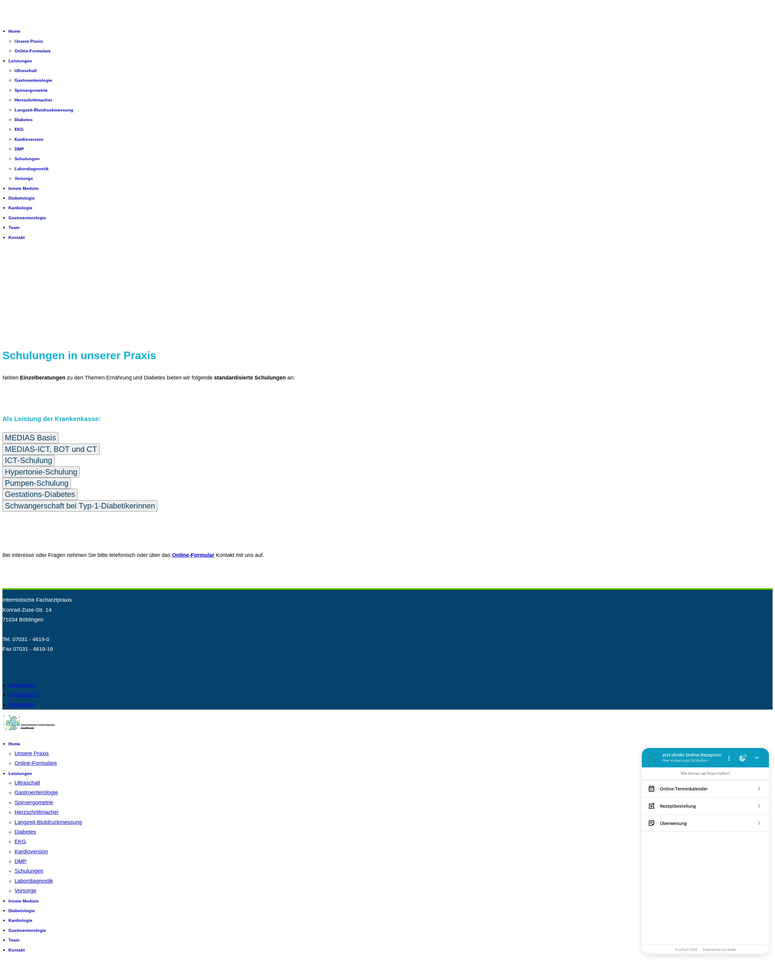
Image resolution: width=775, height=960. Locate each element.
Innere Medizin (23, 188)
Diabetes (24, 119)
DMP (19, 149)
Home (14, 31)
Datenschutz (23, 695)
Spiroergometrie (31, 90)
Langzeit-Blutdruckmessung (44, 110)
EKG (19, 129)
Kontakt (16, 237)
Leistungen (20, 60)
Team (13, 227)
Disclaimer (21, 705)
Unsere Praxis (29, 41)
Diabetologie (21, 198)
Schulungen (27, 158)
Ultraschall (26, 70)
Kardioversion (29, 139)
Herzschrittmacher (33, 100)
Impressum (21, 685)
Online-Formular (193, 555)
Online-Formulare (33, 50)
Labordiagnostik (32, 168)
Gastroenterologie (33, 80)
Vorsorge (24, 178)
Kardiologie (20, 207)
